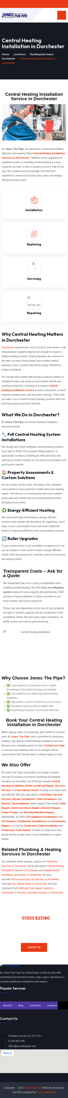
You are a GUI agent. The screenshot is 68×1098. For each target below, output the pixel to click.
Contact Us (34, 947)
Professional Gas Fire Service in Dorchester (35, 879)
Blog (21, 1005)
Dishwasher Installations (32, 821)
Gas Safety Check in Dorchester (29, 883)
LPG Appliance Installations (42, 816)
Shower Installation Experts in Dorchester (40, 892)
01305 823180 (36, 918)
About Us (7, 1005)
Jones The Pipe (33, 1087)
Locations (19, 54)
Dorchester (8, 347)
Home (5, 54)
